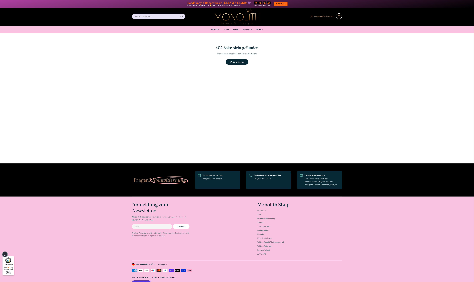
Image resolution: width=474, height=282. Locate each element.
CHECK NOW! (281, 4)
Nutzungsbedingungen (177, 233)
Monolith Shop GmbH (148, 277)
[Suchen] (181, 16)
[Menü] (12, 257)
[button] (5, 254)
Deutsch (161, 265)
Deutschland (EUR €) (144, 264)
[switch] (8, 272)
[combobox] (158, 16)
